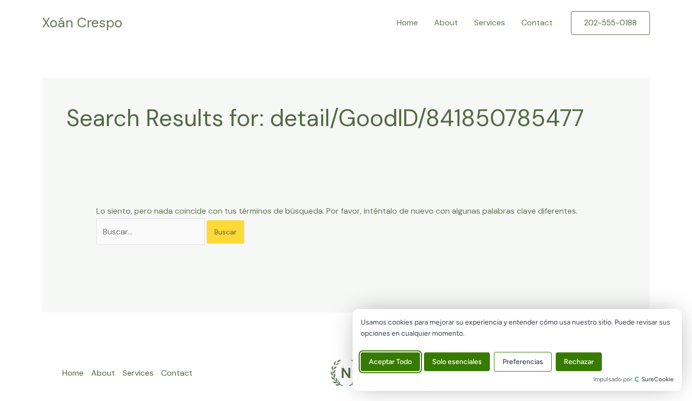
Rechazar (579, 361)
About (446, 22)
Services (489, 22)
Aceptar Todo (390, 361)
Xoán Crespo (82, 22)
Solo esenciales (457, 361)
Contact (537, 22)
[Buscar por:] (151, 231)
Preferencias (523, 361)
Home (407, 22)
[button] (610, 23)
